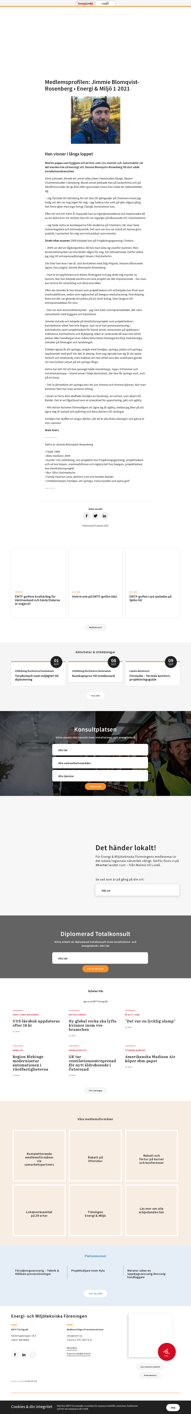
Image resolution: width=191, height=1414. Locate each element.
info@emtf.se (74, 1335)
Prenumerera (150, 1375)
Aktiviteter (84, 14)
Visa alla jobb (95, 1293)
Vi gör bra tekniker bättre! (79, 1353)
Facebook (15, 1354)
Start (57, 14)
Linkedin (24, 1354)
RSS (33, 1354)
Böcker (111, 14)
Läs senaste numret (150, 1366)
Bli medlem (72, 1347)
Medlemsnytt (69, 14)
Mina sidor (152, 14)
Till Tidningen (96, 1090)
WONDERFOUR (31, 1381)
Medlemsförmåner (127, 14)
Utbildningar (99, 14)
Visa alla (95, 695)
